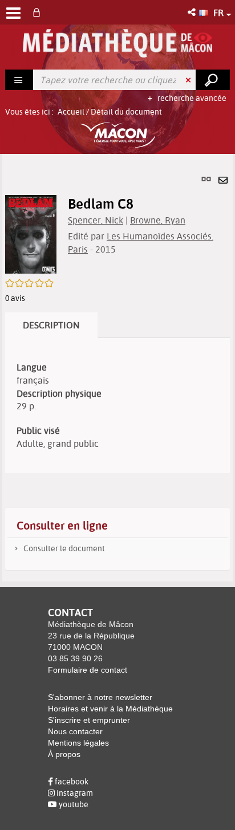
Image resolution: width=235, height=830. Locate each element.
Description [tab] (51, 325)
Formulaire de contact (87, 669)
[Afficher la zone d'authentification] (38, 12)
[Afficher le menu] (13, 13)
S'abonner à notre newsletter (100, 697)
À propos (64, 754)
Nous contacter (75, 731)
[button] (192, 12)
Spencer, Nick (95, 220)
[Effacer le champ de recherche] (189, 80)
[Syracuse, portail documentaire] (117, 43)
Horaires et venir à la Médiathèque (110, 708)
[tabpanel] (117, 367)
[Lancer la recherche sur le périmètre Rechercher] (213, 80)
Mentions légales (78, 742)
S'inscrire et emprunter (89, 720)
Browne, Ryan (157, 220)
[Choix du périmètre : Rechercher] (19, 80)
